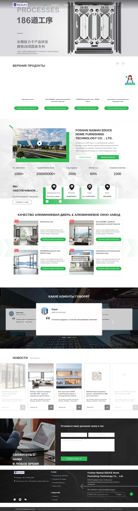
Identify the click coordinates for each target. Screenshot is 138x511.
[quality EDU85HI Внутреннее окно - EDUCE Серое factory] (26, 262)
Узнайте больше (85, 157)
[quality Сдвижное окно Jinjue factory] (57, 84)
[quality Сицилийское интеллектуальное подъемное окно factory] (81, 262)
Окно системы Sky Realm (118, 99)
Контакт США (87, 5)
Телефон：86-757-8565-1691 (24, 477)
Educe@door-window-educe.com (57, 196)
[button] (117, 63)
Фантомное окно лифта (27, 99)
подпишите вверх (120, 494)
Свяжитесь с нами (22, 202)
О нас (75, 5)
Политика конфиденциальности (25, 509)
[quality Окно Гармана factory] (87, 84)
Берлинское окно (46, 222)
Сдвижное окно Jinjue (58, 99)
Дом (45, 5)
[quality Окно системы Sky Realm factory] (117, 84)
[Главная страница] (20, 4)
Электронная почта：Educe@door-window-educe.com (32, 481)
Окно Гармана (87, 99)
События (100, 5)
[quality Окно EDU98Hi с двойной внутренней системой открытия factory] (81, 233)
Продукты (55, 5)
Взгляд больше (35, 358)
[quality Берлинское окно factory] (26, 233)
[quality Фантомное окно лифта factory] (27, 84)
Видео (66, 5)
